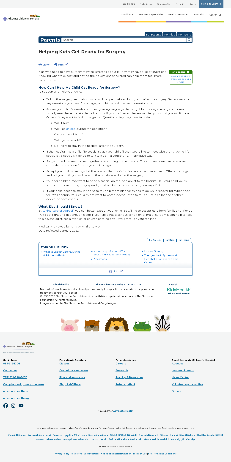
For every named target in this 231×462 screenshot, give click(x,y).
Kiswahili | (163, 439)
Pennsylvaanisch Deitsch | (86, 439)
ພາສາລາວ (40, 439)
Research (122, 370)
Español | (13, 435)
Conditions (127, 14)
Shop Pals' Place (70, 384)
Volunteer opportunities (187, 384)
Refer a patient (125, 384)
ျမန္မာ (66, 435)
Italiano (191, 435)
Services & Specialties (150, 14)
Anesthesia (100, 258)
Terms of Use (140, 454)
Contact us (10, 370)
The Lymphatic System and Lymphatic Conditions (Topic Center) (161, 259)
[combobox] (124, 40)
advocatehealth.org (16, 398)
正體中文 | (123, 435)
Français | (144, 435)
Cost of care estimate (73, 370)
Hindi (183, 435)
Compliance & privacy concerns (23, 384)
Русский (32, 435)
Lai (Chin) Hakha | (79, 435)
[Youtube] (22, 407)
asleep (71, 128)
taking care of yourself (58, 210)
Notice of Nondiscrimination (116, 454)
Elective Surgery (154, 251)
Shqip (41, 435)
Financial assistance (72, 377)
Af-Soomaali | (151, 439)
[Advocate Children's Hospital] (19, 357)
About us (177, 363)
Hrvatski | (133, 435)
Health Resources (178, 14)
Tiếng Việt (189, 439)
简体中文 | (114, 435)
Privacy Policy (62, 454)
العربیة (48, 435)
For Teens (184, 34)
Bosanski (57, 435)
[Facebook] (7, 407)
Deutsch (153, 435)
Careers (121, 363)
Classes (64, 363)
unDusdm (209, 435)
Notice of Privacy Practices (85, 454)
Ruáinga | (120, 439)
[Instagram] (15, 407)
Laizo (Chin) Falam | (99, 435)
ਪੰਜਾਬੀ (111, 439)
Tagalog (173, 439)
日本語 (200, 435)
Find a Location (164, 4)
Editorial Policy (61, 284)
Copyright (173, 284)
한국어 (219, 435)
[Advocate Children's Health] (21, 14)
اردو (181, 439)
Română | (130, 439)
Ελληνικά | (165, 435)
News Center (180, 377)
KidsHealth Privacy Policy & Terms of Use (118, 284)
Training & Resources (129, 377)
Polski (104, 439)
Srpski (138, 439)
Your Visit (199, 14)
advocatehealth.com (16, 391)
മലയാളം (67, 439)
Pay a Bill (180, 4)
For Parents (153, 34)
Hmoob (22, 435)
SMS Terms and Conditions (162, 454)
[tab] (183, 240)
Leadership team (183, 370)
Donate (193, 4)
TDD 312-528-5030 (15, 377)
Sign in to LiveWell (211, 4)
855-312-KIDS (129, 4)
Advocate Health (123, 411)
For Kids (169, 34)
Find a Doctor (146, 4)
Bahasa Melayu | (54, 439)
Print (61, 64)
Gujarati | (175, 435)
